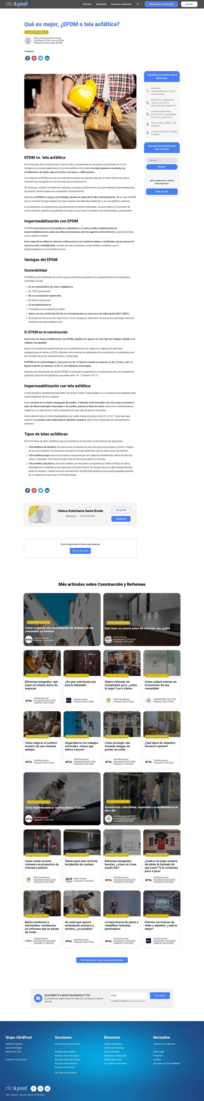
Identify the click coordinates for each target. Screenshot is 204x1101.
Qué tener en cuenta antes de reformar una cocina (137, 628)
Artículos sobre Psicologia (67, 1055)
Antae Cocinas (120, 637)
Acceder (189, 4)
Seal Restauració (41, 638)
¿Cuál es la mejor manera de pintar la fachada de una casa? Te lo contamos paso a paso (161, 866)
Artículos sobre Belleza (65, 1051)
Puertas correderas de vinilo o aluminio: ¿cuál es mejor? (161, 925)
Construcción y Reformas (36, 32)
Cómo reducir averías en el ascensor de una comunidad (161, 685)
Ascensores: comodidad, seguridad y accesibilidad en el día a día (141, 808)
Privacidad (158, 1055)
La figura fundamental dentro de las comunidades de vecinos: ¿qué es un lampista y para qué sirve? (163, 114)
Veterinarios (71, 516)
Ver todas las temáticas (66, 1072)
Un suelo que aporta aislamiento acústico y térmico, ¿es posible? (79, 925)
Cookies (157, 1059)
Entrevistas (101, 4)
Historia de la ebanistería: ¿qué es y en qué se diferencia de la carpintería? (163, 103)
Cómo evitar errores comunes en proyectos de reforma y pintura (42, 864)
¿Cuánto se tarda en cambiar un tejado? (164, 133)
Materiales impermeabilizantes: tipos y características (163, 91)
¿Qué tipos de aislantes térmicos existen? (160, 744)
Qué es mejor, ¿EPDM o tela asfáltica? (163, 124)
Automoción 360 (13, 1051)
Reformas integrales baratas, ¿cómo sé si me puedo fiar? (120, 864)
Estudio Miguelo (41, 938)
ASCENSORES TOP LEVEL (165, 699)
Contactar (121, 519)
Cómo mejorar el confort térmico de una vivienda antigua (41, 746)
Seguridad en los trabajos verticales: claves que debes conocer (81, 746)
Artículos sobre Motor (65, 1067)
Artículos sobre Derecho (66, 1063)
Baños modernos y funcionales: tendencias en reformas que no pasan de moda (42, 927)
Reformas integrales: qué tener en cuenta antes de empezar (41, 685)
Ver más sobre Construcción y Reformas (102, 960)
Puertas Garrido (81, 699)
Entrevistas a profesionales (67, 1044)
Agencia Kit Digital (14, 1048)
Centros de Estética (113, 1044)
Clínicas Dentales (112, 1051)
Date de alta (162, 191)
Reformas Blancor (122, 699)
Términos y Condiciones (164, 1044)
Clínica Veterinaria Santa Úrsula (47, 38)
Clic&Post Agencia (14, 1044)
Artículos (87, 4)
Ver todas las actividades (115, 1063)
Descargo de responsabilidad (166, 1063)
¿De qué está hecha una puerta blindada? (80, 683)
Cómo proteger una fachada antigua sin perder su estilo (117, 746)
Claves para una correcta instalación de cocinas (81, 862)
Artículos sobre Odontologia (67, 1059)
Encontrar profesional (121, 4)
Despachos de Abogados (115, 1055)
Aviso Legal (158, 1051)
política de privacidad (136, 1001)
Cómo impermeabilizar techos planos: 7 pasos (55, 807)
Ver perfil (121, 510)
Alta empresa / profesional (161, 4)
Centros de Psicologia (114, 1048)
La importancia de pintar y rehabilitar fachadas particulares (121, 925)
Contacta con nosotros (16, 1059)
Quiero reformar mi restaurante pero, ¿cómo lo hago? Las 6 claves (121, 685)
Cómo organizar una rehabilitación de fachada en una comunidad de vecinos (59, 629)
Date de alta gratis (80, 551)
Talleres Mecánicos (113, 1059)
